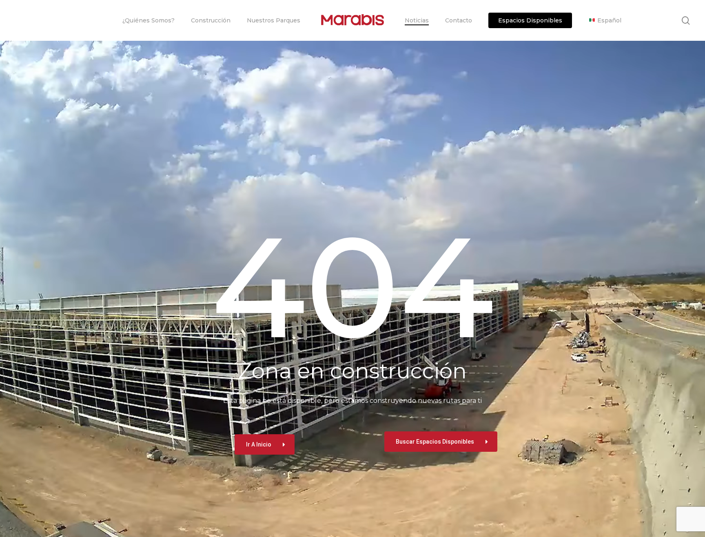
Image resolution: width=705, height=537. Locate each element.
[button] (265, 444)
